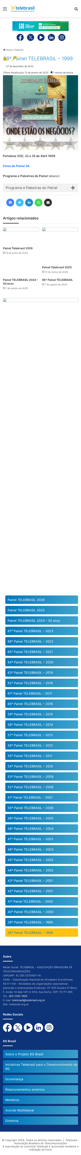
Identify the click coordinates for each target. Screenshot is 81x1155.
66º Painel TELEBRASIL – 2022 (30, 641)
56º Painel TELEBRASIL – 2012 (30, 745)
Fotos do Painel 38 (16, 166)
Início (9, 49)
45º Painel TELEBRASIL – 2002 (30, 860)
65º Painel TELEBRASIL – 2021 (30, 652)
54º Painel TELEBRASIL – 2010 (30, 766)
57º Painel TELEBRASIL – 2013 (30, 735)
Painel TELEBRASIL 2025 (26, 610)
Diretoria (11, 1121)
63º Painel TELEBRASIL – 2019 (30, 673)
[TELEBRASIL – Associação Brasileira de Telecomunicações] (23, 9)
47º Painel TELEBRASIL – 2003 (30, 839)
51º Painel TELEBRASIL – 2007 (30, 797)
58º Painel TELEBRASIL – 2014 (30, 725)
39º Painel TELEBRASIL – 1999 (30, 922)
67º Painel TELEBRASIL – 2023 (30, 631)
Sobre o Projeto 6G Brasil (24, 1054)
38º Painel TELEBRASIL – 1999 (30, 933)
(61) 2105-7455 (18, 996)
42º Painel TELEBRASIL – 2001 (30, 891)
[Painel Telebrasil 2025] (60, 245)
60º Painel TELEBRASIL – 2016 (30, 704)
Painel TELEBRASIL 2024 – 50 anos (34, 621)
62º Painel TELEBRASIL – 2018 (30, 683)
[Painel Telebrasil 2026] (21, 235)
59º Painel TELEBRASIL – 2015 (30, 714)
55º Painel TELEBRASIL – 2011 (30, 756)
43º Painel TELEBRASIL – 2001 (30, 881)
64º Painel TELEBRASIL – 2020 (30, 662)
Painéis (19, 49)
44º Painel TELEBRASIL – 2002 (30, 870)
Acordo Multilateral (19, 1110)
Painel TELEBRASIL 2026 (26, 600)
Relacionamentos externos (25, 1089)
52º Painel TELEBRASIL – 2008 (30, 787)
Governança (14, 1079)
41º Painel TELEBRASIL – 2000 (30, 901)
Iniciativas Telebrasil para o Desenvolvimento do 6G (41, 1067)
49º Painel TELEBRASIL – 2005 (30, 818)
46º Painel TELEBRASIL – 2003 (30, 849)
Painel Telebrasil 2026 (18, 248)
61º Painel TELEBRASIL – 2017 (30, 693)
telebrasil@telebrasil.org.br (28, 1000)
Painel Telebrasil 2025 (57, 267)
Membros (12, 1100)
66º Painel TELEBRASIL (57, 279)
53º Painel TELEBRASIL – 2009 (30, 777)
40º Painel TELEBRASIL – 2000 (30, 912)
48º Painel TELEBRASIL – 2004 (30, 829)
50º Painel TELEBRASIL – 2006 (30, 808)
